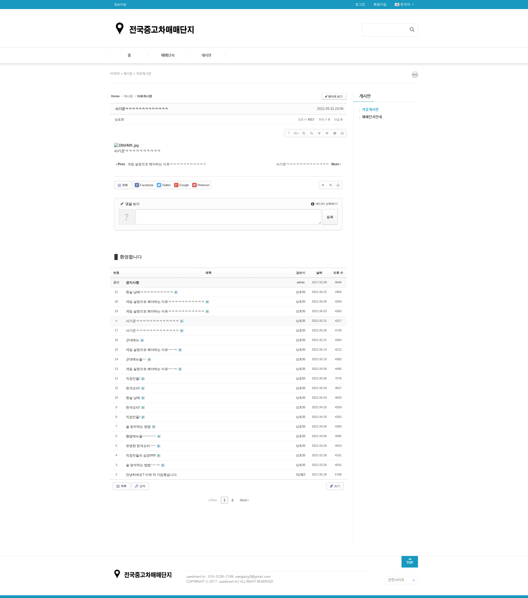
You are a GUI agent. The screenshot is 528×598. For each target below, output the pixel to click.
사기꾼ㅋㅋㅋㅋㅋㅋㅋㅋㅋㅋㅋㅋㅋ (141, 109)
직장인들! (133, 379)
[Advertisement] (210, 522)
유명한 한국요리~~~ (141, 446)
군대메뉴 (133, 340)
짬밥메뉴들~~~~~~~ (141, 436)
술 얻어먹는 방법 (139, 427)
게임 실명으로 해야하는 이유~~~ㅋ (152, 350)
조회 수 (338, 272)
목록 (125, 185)
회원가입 (380, 4)
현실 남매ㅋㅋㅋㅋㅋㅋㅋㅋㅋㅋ (150, 292)
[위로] (319, 133)
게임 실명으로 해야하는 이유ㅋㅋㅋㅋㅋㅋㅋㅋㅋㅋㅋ (165, 302)
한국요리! (133, 388)
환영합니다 (131, 257)
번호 (116, 272)
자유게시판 (143, 74)
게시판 (206, 55)
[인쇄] (342, 133)
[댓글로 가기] (335, 133)
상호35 (119, 119)
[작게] (311, 133)
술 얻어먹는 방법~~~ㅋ (143, 465)
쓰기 (337, 486)
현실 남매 (133, 398)
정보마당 (120, 4)
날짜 (319, 272)
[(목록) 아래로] (327, 133)
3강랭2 (300, 474)
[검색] (412, 29)
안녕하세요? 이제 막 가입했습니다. (151, 475)
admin (301, 282)
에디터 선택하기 (326, 203)
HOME (115, 74)
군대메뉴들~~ (136, 359)
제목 (208, 272)
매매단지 (167, 55)
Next (244, 500)
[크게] (304, 133)
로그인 (360, 4)
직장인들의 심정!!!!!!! (141, 455)
